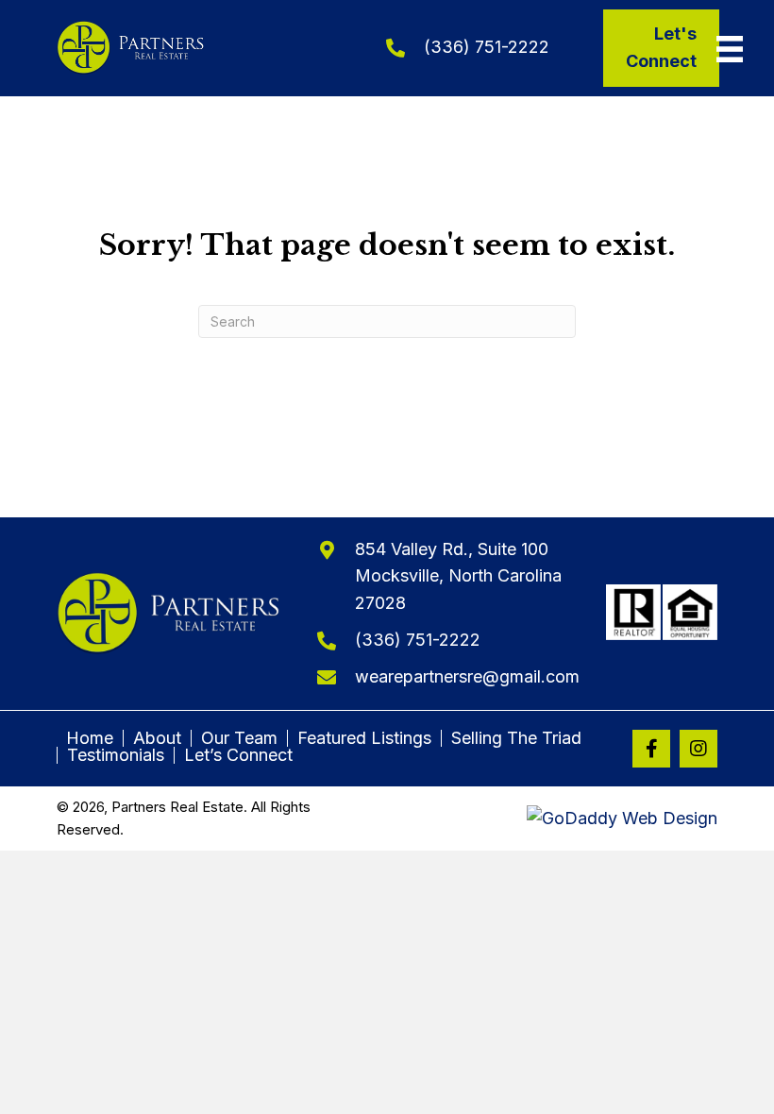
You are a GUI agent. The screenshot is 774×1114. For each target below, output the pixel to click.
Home (89, 738)
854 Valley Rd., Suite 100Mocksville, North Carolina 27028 (458, 576)
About (157, 738)
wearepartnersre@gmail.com (467, 676)
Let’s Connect (238, 755)
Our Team (239, 738)
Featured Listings (364, 738)
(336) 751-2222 (486, 47)
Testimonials (115, 755)
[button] (651, 749)
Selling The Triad (516, 738)
